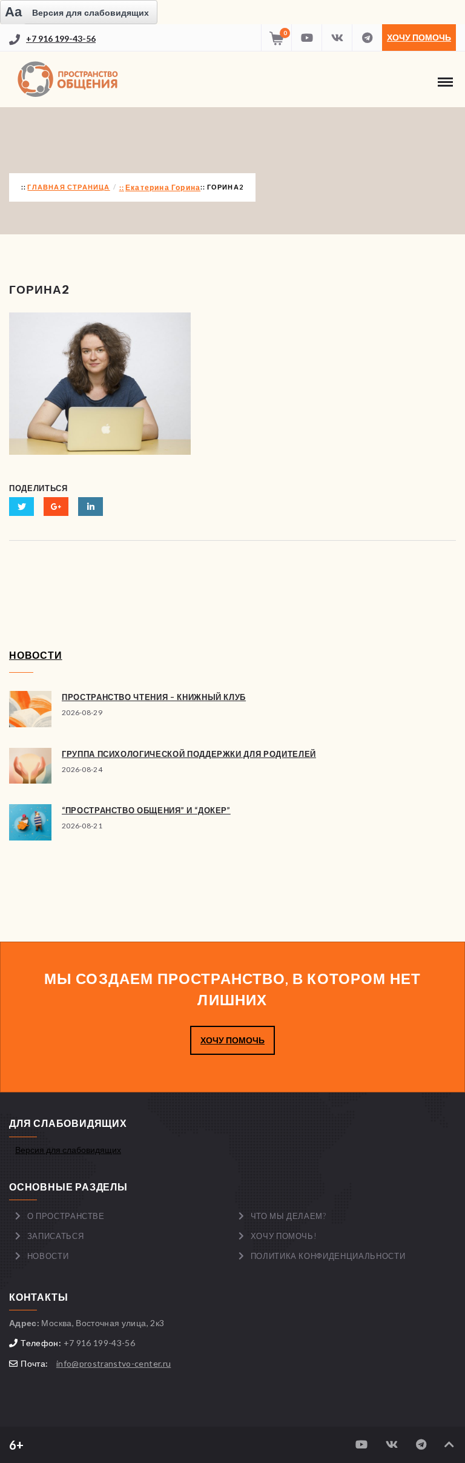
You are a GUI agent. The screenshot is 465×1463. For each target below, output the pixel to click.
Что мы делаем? (288, 1216)
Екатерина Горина (162, 187)
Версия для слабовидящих (68, 1149)
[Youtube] (306, 37)
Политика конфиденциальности (328, 1256)
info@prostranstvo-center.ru (113, 1363)
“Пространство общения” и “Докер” (146, 810)
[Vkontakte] (337, 37)
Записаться (55, 1236)
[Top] (449, 1444)
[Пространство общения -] (69, 79)
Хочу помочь (419, 37)
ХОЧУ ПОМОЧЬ (232, 1040)
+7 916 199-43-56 (61, 38)
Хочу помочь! (284, 1236)
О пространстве (66, 1216)
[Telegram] (367, 37)
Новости (48, 1256)
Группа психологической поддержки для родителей (189, 754)
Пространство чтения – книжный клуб (154, 697)
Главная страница (68, 187)
